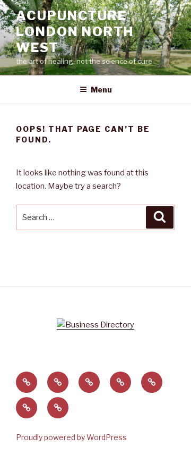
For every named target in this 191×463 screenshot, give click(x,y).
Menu (101, 89)
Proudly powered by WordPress (71, 437)
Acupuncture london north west (75, 31)
